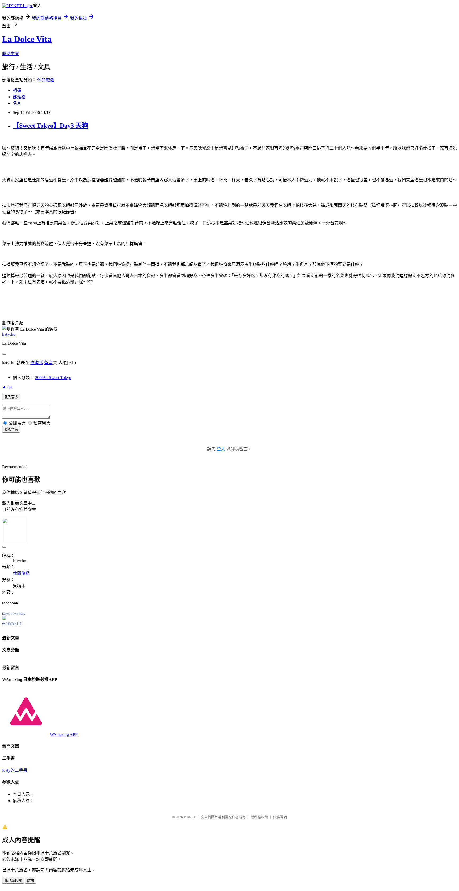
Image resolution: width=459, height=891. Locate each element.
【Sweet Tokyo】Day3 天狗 (50, 125)
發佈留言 (11, 430)
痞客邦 (36, 362)
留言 (48, 362)
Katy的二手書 (14, 770)
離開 (30, 881)
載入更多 (11, 397)
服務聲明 (280, 817)
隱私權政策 (259, 817)
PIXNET (190, 817)
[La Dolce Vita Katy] (4, 618)
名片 (17, 103)
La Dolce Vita (27, 39)
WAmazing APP (64, 734)
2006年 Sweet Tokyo (53, 377)
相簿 (17, 90)
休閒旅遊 (45, 80)
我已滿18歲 (13, 881)
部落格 (19, 97)
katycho (8, 334)
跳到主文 (10, 53)
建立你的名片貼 (12, 623)
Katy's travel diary (13, 613)
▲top (7, 387)
